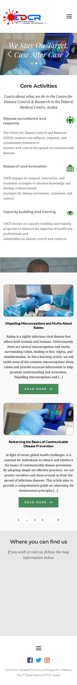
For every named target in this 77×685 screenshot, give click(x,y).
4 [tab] (45, 63)
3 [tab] (41, 63)
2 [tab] (36, 63)
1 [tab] (32, 63)
